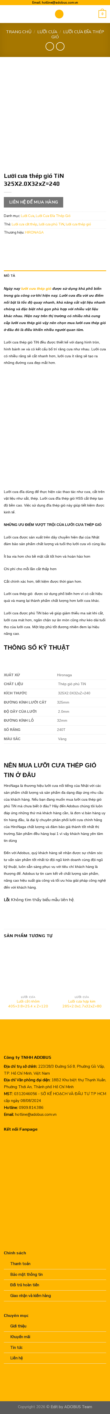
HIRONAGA (34, 232)
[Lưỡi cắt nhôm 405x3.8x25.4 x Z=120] (28, 968)
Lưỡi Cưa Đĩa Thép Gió (77, 34)
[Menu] (59, 14)
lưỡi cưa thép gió (78, 224)
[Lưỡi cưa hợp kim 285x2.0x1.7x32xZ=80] (82, 968)
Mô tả (9, 275)
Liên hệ (16, 1358)
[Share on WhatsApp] (8, 244)
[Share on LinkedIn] (57, 244)
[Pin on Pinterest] (47, 244)
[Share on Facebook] (18, 244)
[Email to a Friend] (37, 244)
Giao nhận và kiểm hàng (30, 1295)
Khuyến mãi (20, 1336)
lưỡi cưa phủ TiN (51, 224)
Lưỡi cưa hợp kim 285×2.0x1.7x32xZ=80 (82, 1004)
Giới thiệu (18, 1326)
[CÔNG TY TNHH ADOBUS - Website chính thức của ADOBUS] (25, 14)
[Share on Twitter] (28, 244)
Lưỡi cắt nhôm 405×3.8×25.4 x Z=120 (28, 1004)
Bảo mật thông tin (26, 1274)
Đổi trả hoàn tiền (24, 1284)
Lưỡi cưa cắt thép (24, 224)
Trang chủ (18, 32)
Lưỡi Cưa (47, 32)
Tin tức (16, 1347)
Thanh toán (20, 1263)
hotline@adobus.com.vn (60, 2)
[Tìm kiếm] (93, 14)
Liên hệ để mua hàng (33, 202)
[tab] (55, 275)
